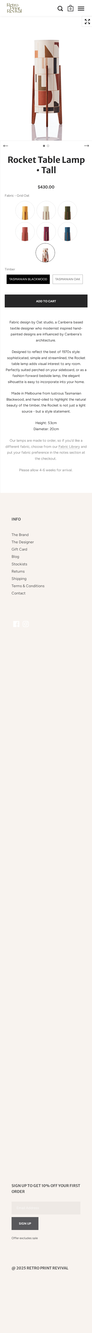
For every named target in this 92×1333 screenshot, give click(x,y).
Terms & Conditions (28, 586)
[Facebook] (16, 624)
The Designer (23, 542)
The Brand (20, 534)
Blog (15, 556)
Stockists (19, 564)
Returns (18, 571)
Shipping (19, 578)
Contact (18, 593)
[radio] (25, 210)
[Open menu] (81, 8)
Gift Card (19, 549)
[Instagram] (26, 624)
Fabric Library (69, 446)
